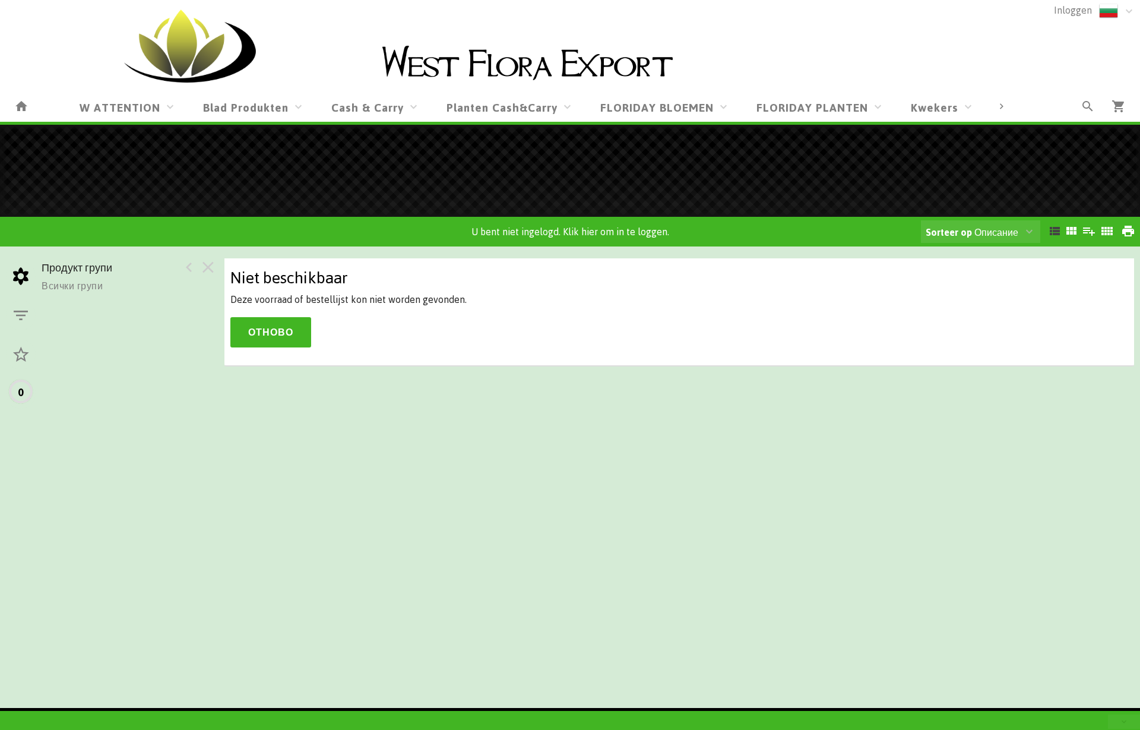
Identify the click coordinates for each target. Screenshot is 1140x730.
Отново (270, 332)
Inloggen (1073, 10)
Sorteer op (949, 232)
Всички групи (72, 286)
